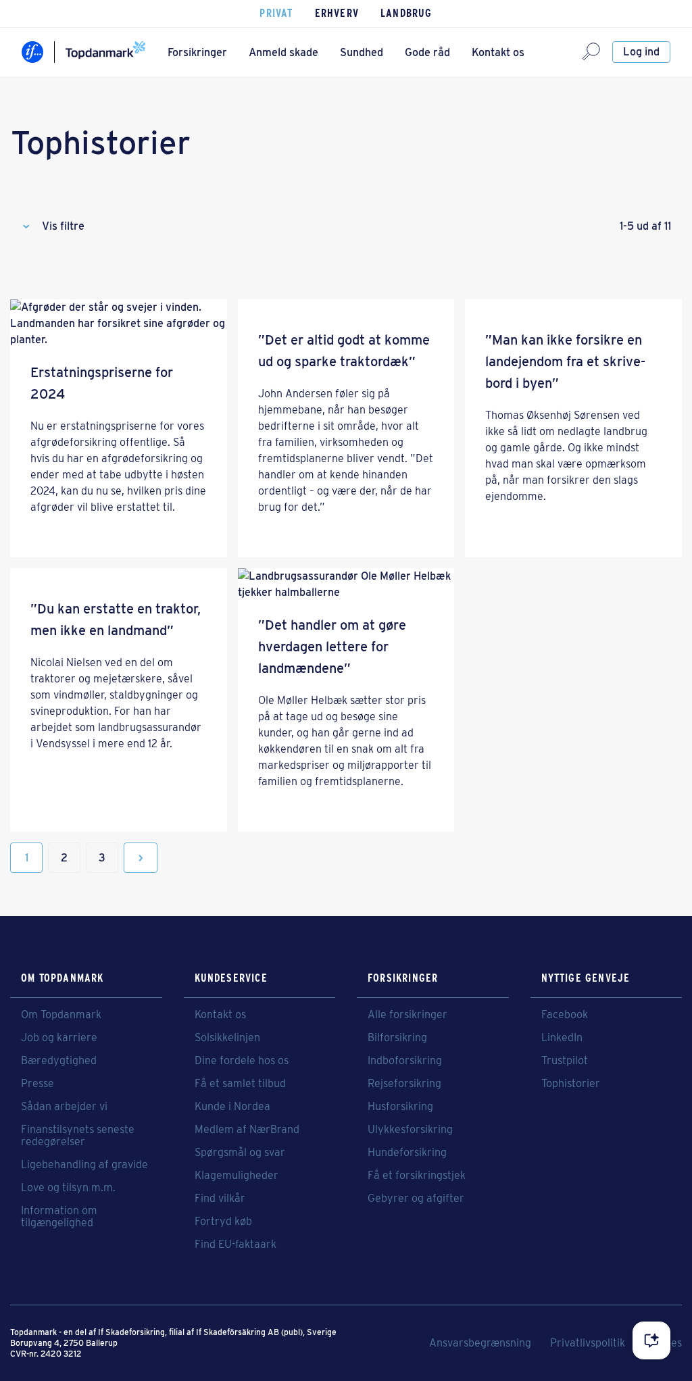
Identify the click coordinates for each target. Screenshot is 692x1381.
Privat (276, 13)
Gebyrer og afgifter (416, 1198)
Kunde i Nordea (232, 1107)
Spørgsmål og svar (240, 1153)
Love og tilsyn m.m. (68, 1188)
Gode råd (427, 52)
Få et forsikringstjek (417, 1176)
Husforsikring (400, 1107)
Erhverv (337, 13)
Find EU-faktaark (235, 1244)
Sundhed (361, 52)
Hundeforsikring (407, 1153)
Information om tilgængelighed (59, 1217)
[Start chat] (651, 1340)
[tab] (346, 226)
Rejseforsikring (404, 1084)
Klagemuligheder (236, 1176)
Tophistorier (570, 1084)
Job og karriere (59, 1038)
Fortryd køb (223, 1221)
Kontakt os (498, 52)
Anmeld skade (283, 52)
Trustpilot (564, 1061)
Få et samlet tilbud (240, 1084)
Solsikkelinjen (227, 1038)
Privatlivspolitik (587, 1343)
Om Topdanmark (61, 1015)
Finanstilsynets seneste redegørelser (77, 1136)
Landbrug (406, 13)
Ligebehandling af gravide (84, 1165)
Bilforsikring (397, 1038)
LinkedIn (562, 1038)
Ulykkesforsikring (410, 1130)
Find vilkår (220, 1198)
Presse (37, 1084)
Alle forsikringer (407, 1015)
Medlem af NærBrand (247, 1130)
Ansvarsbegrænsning (480, 1343)
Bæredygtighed (59, 1061)
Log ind (641, 51)
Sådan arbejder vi (64, 1107)
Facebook (564, 1015)
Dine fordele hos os (242, 1061)
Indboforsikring (405, 1061)
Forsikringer (197, 52)
